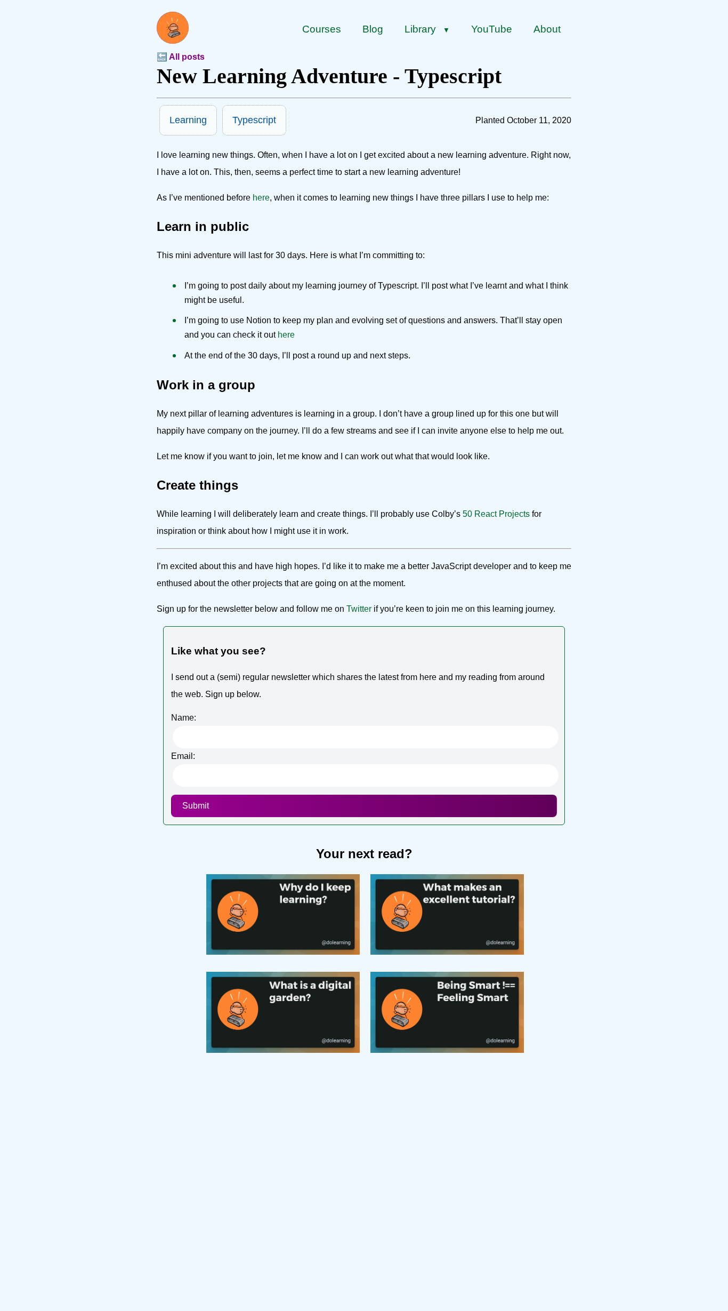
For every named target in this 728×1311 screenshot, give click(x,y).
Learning (188, 119)
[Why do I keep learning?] (283, 951)
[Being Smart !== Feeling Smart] (447, 1049)
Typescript (254, 119)
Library (427, 29)
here (261, 197)
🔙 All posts (181, 56)
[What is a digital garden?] (283, 1049)
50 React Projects (496, 513)
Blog (372, 29)
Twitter (358, 608)
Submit (195, 805)
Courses (321, 29)
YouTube (491, 29)
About (547, 29)
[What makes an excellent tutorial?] (447, 951)
